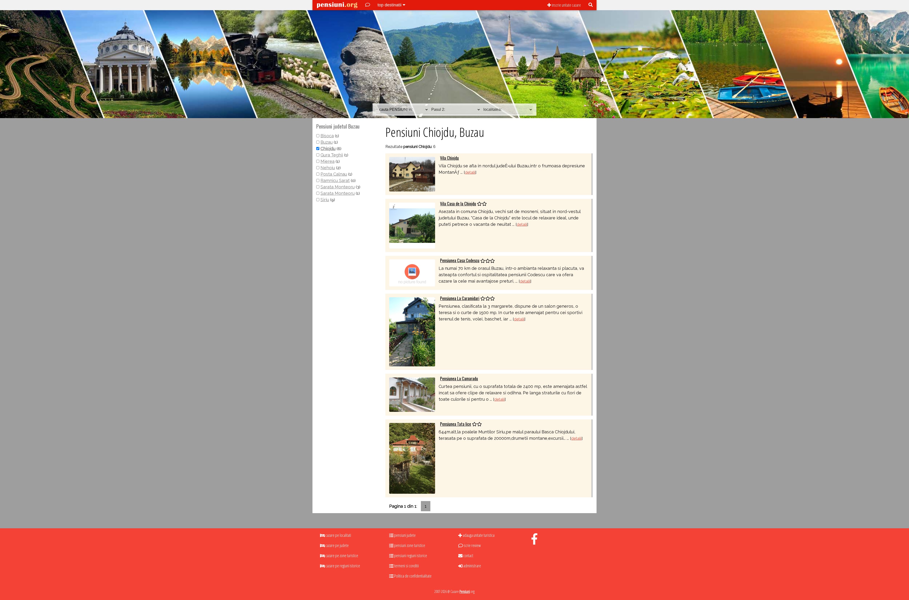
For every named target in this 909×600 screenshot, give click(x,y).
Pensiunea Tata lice (455, 424)
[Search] (591, 5)
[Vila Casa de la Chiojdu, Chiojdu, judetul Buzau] (412, 224)
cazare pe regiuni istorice (342, 566)
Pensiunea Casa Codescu (459, 260)
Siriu (325, 199)
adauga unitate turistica (478, 535)
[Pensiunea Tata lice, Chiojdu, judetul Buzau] (412, 457)
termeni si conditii (406, 566)
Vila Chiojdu (449, 158)
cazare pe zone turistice (341, 555)
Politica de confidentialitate (412, 576)
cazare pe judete (337, 545)
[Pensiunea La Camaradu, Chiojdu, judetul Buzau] (412, 394)
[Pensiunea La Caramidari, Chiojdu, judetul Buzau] (412, 331)
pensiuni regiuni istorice (410, 555)
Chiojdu (328, 148)
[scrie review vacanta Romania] (367, 5)
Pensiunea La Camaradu (459, 378)
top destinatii (390, 5)
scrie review (472, 545)
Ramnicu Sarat (335, 180)
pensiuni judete (404, 535)
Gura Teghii (332, 154)
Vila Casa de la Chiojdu (458, 203)
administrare (472, 566)
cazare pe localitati (338, 535)
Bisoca (327, 135)
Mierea (327, 161)
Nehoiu (328, 167)
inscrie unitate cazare (566, 5)
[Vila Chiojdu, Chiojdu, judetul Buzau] (412, 173)
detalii (470, 172)
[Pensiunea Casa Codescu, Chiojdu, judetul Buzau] (412, 272)
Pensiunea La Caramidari (459, 298)
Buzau (327, 142)
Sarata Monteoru (338, 186)
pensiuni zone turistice (409, 545)
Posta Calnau (334, 174)
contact (468, 555)
